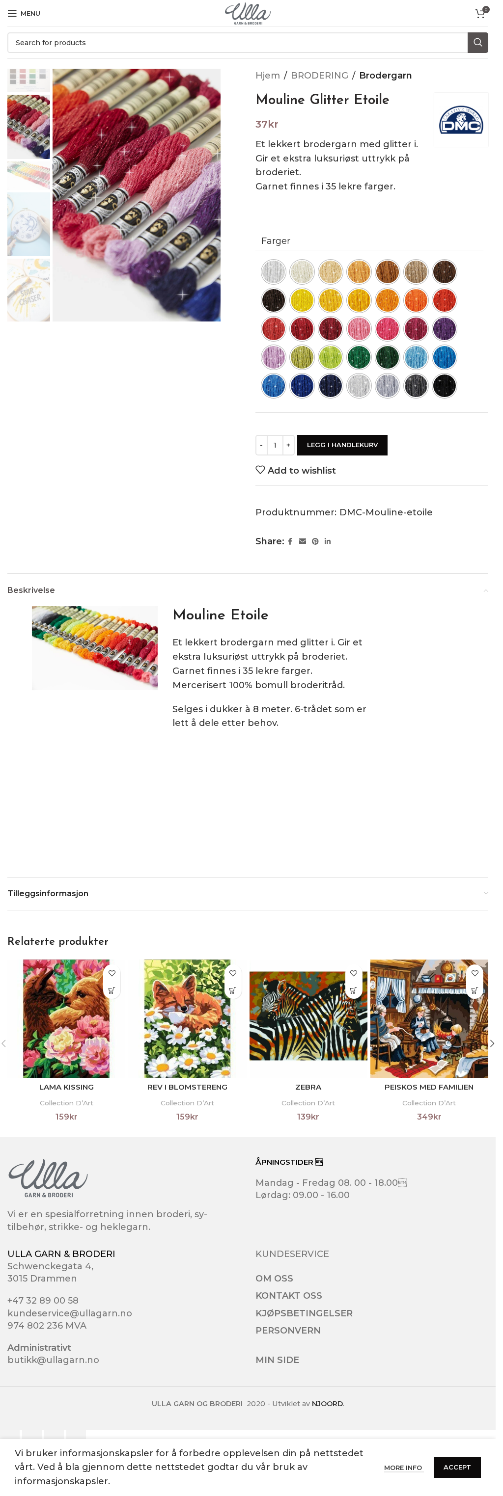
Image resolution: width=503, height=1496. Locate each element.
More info (404, 1467)
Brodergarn (385, 75)
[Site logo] (247, 12)
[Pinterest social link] (315, 541)
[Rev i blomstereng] (187, 1018)
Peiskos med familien (429, 1087)
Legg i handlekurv (342, 445)
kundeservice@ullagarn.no (69, 1313)
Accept (457, 1467)
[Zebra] (308, 1018)
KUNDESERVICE (292, 1254)
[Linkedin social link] (328, 541)
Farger (275, 241)
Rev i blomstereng (187, 1087)
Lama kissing (66, 1087)
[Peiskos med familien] (429, 1018)
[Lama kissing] (66, 1018)
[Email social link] (302, 541)
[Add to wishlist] (111, 973)
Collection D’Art (66, 1103)
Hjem (267, 75)
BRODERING (319, 75)
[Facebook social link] (290, 541)
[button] (111, 990)
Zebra (308, 1087)
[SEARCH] (478, 42)
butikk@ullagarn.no (53, 1360)
